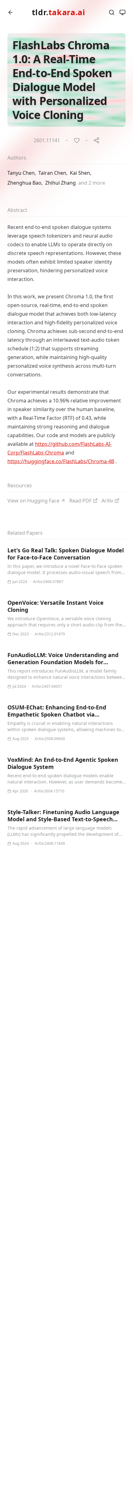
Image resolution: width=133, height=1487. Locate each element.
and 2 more (91, 182)
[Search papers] (112, 12)
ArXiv (107, 500)
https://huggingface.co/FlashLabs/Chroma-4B (60, 461)
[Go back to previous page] (10, 12)
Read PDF (80, 500)
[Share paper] (96, 140)
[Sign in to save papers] (77, 140)
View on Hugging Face (33, 500)
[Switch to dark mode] (122, 12)
